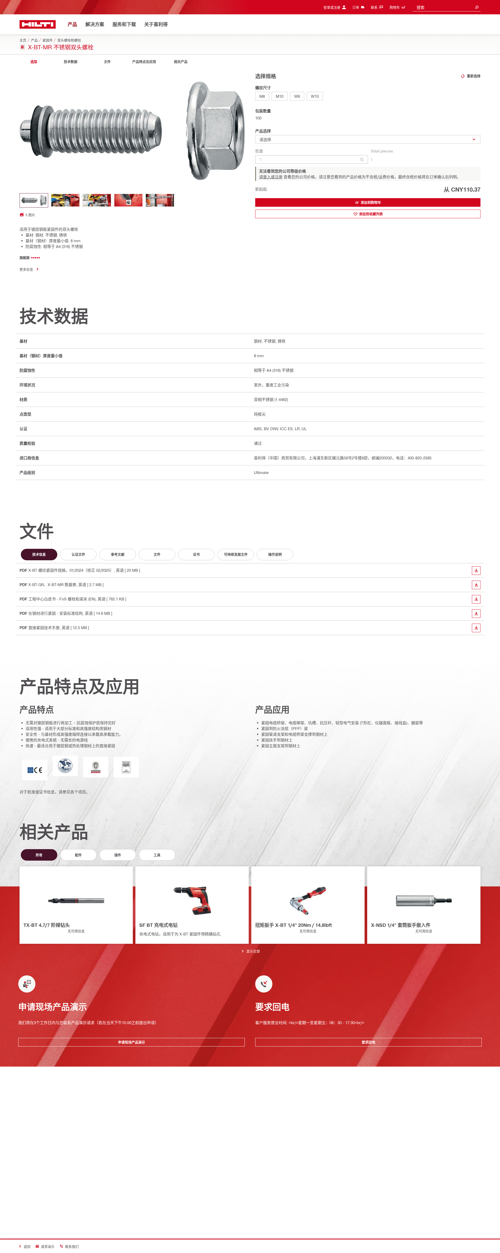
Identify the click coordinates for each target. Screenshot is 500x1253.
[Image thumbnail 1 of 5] (34, 200)
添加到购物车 (371, 202)
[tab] (34, 61)
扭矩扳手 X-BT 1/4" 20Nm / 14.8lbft (293, 925)
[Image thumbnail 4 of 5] (128, 200)
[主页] (38, 24)
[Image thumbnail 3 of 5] (97, 200)
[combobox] (446, 7)
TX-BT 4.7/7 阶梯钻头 (46, 925)
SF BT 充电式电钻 (158, 925)
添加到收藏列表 (371, 214)
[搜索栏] (476, 7)
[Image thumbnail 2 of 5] (65, 200)
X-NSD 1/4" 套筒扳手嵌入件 (400, 925)
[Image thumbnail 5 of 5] (160, 200)
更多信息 (26, 269)
